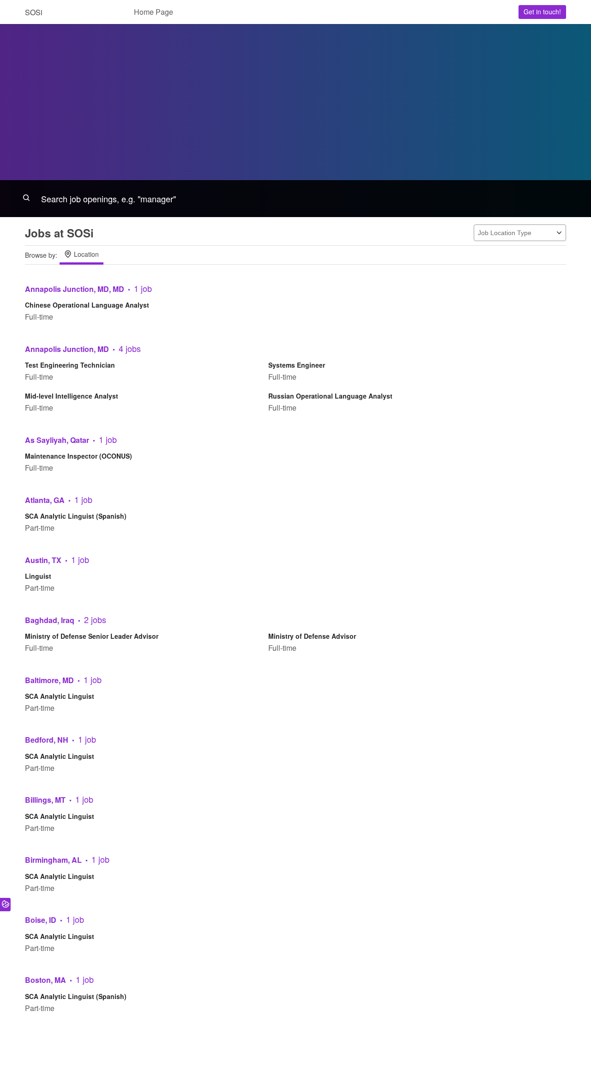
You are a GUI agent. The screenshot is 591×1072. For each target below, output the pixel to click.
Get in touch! (542, 11)
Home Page (153, 11)
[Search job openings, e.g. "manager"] (295, 198)
